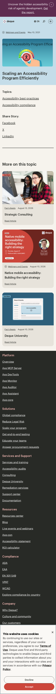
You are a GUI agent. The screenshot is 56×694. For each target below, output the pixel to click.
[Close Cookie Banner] (52, 632)
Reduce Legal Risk (13, 421)
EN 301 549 (9, 575)
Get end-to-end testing (16, 434)
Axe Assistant (10, 393)
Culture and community (16, 616)
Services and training (15, 462)
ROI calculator (11, 547)
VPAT (5, 582)
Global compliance (13, 415)
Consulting (9, 475)
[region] (28, 659)
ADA (4, 563)
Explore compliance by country (21, 594)
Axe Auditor (9, 387)
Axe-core (7, 400)
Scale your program (14, 428)
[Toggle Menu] (50, 21)
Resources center (12, 516)
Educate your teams (14, 440)
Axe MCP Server (12, 368)
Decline (29, 679)
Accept (29, 686)
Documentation (11, 500)
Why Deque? (10, 610)
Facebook (8, 123)
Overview (8, 361)
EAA (4, 569)
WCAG (6, 588)
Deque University (12, 481)
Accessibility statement (16, 541)
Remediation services (15, 487)
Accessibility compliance (18, 105)
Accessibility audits (14, 468)
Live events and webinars (17, 528)
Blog (5, 522)
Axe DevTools (10, 374)
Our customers (11, 622)
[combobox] (36, 21)
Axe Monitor (9, 380)
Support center (11, 494)
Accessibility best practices (20, 98)
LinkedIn (8, 136)
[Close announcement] (51, 4)
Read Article (10, 221)
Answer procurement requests (20, 447)
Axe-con (7, 535)
